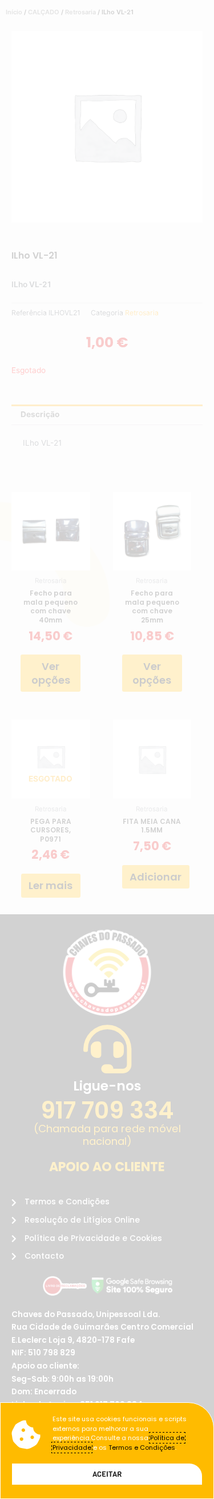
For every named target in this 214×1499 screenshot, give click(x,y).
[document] (107, 749)
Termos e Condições (141, 1447)
